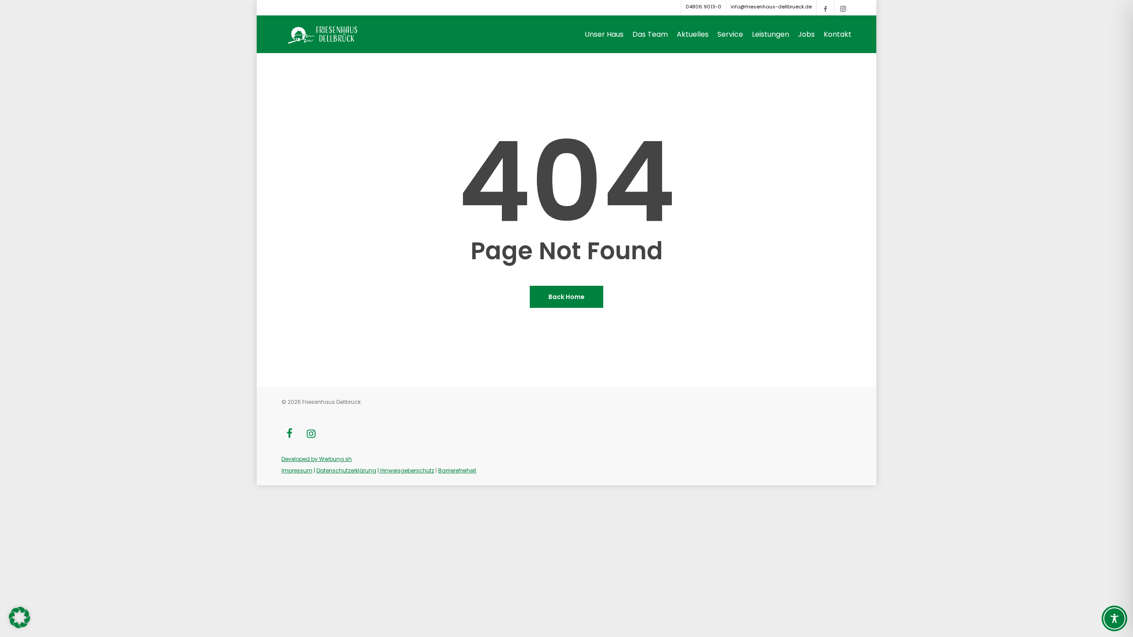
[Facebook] (825, 9)
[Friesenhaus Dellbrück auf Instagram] (311, 434)
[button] (19, 617)
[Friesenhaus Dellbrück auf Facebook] (289, 434)
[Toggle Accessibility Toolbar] (1114, 618)
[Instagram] (843, 9)
